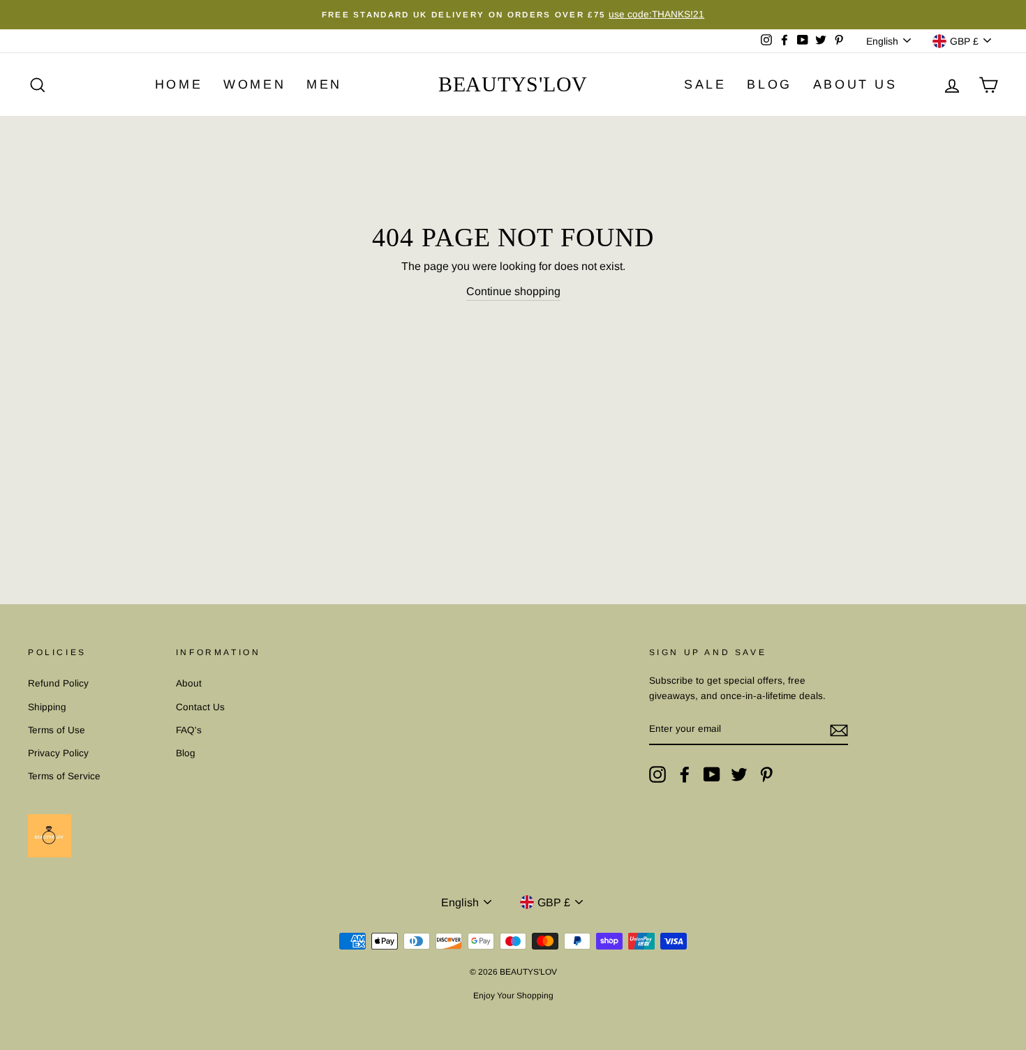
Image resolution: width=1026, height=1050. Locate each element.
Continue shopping (513, 291)
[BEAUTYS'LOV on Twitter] (739, 774)
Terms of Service (64, 776)
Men (324, 84)
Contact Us (200, 707)
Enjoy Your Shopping (513, 995)
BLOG (769, 84)
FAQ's (189, 730)
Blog (185, 753)
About (189, 683)
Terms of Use (56, 730)
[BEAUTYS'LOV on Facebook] (684, 774)
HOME (178, 84)
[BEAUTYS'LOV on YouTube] (712, 774)
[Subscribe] (839, 730)
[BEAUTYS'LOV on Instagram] (657, 774)
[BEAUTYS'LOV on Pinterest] (766, 774)
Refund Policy (58, 683)
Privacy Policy (58, 753)
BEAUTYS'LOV (513, 84)
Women (254, 84)
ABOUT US (855, 84)
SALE (705, 84)
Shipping (47, 707)
